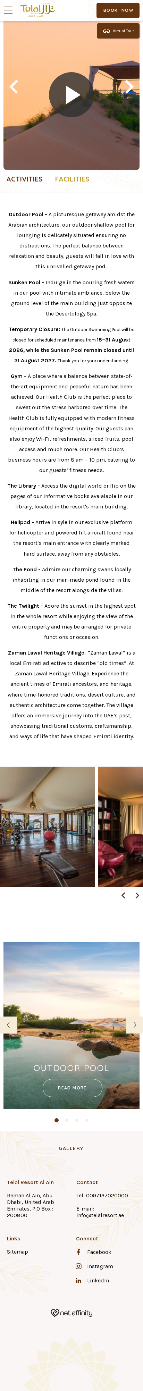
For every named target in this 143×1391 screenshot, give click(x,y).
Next (129, 92)
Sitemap (17, 1251)
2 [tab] (66, 1120)
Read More (72, 1087)
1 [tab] (56, 1120)
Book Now (118, 10)
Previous (14, 92)
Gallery (71, 1148)
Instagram (100, 1266)
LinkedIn (98, 1280)
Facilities (72, 179)
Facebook (99, 1252)
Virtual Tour (123, 30)
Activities (24, 179)
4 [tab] (86, 1120)
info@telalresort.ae (100, 1215)
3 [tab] (76, 1120)
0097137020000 (107, 1195)
